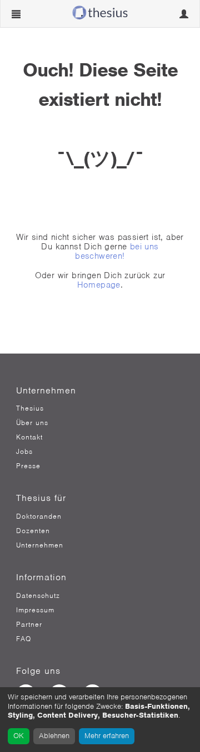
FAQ (23, 639)
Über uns (32, 422)
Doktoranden (39, 516)
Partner (29, 624)
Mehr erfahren (106, 735)
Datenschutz (38, 595)
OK (18, 735)
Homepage (99, 284)
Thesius (30, 408)
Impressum (35, 610)
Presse (28, 466)
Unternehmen (39, 545)
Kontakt (29, 437)
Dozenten (33, 530)
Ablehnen (54, 735)
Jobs (24, 451)
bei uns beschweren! (116, 251)
